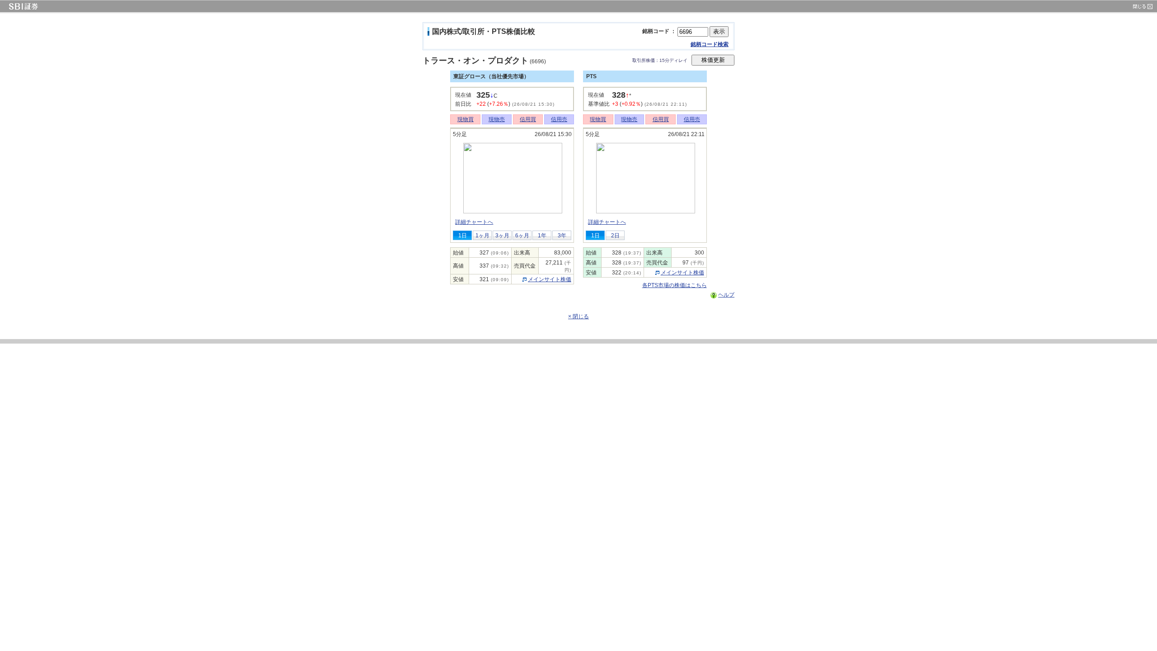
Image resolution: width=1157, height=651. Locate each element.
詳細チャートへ (474, 222)
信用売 (559, 119)
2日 (615, 235)
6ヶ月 (522, 235)
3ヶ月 (502, 235)
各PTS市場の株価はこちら (674, 285)
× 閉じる (578, 316)
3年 (562, 235)
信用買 (528, 119)
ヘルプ (726, 295)
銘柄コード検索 (710, 44)
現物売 (497, 119)
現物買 (465, 119)
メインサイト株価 (549, 279)
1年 (542, 235)
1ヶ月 (482, 235)
